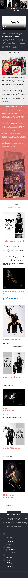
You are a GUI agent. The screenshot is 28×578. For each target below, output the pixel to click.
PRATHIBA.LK (15, 574)
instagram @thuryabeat (11, 549)
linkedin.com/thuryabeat (11, 550)
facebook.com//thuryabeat (11, 552)
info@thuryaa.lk (9, 557)
